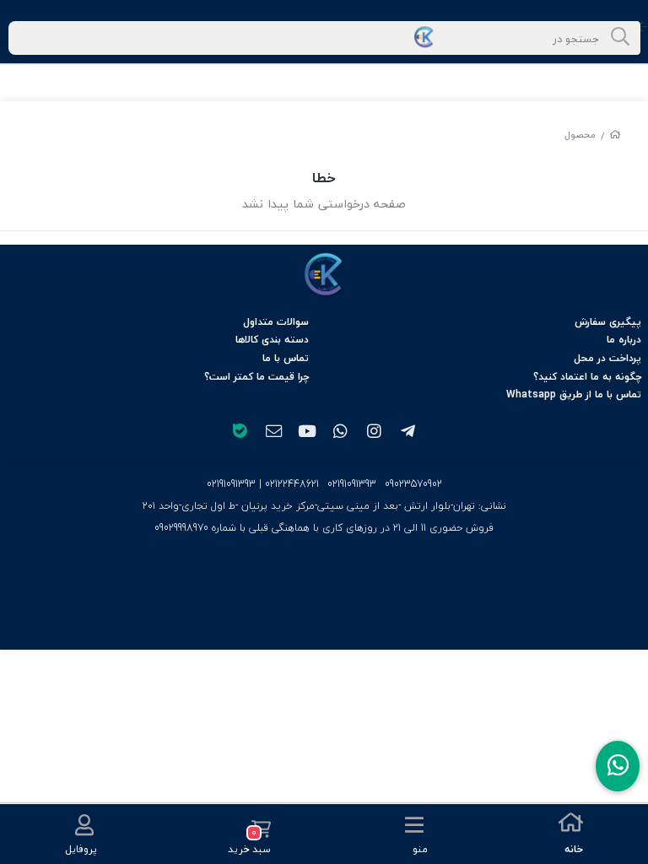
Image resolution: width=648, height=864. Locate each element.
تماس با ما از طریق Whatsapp (573, 394)
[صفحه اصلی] (615, 135)
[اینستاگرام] (374, 433)
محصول (580, 135)
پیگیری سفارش (608, 322)
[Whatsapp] (618, 766)
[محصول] (324, 275)
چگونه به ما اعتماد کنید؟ (587, 377)
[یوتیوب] (307, 433)
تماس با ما (285, 358)
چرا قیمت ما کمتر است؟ (256, 377)
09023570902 (413, 484)
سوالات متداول (276, 322)
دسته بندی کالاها (272, 339)
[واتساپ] (341, 433)
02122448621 (292, 484)
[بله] (240, 433)
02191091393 (351, 484)
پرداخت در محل (607, 358)
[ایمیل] (273, 433)
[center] (620, 38)
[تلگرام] (408, 433)
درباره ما (624, 339)
